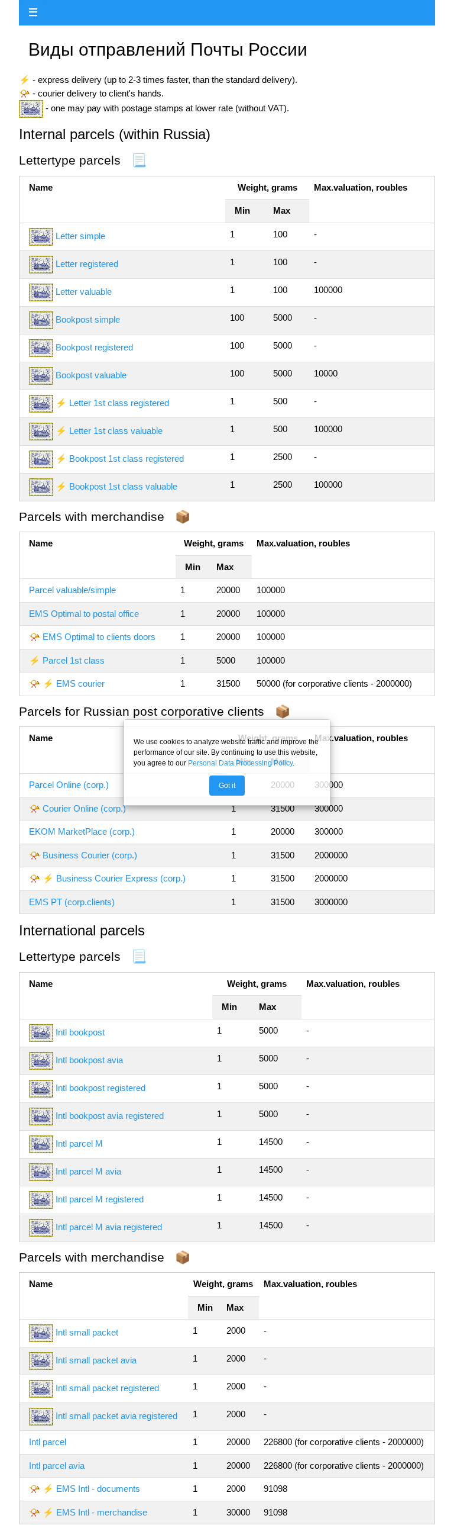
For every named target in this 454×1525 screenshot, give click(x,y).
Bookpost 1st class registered (126, 458)
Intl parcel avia (57, 1465)
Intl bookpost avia (89, 1060)
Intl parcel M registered (100, 1199)
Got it (227, 785)
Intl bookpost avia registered (110, 1116)
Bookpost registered (94, 347)
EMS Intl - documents (98, 1489)
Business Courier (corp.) (90, 855)
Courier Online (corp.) (84, 808)
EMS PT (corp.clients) (72, 902)
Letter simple (80, 236)
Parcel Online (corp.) (69, 785)
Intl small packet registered (107, 1388)
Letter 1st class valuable (116, 431)
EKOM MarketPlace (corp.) (82, 831)
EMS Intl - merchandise (101, 1512)
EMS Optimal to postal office (84, 614)
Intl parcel (47, 1442)
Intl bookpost (80, 1032)
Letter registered (87, 264)
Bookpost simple (88, 319)
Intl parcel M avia (88, 1171)
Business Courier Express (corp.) (121, 878)
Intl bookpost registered (100, 1088)
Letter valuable (84, 292)
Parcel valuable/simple (72, 590)
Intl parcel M (79, 1143)
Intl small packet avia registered (116, 1416)
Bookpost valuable (91, 375)
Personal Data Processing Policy (240, 763)
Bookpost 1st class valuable (123, 486)
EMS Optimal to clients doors (99, 637)
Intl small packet (87, 1332)
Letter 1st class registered (119, 403)
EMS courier (80, 683)
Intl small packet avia (96, 1360)
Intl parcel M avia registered (109, 1227)
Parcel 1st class (74, 660)
